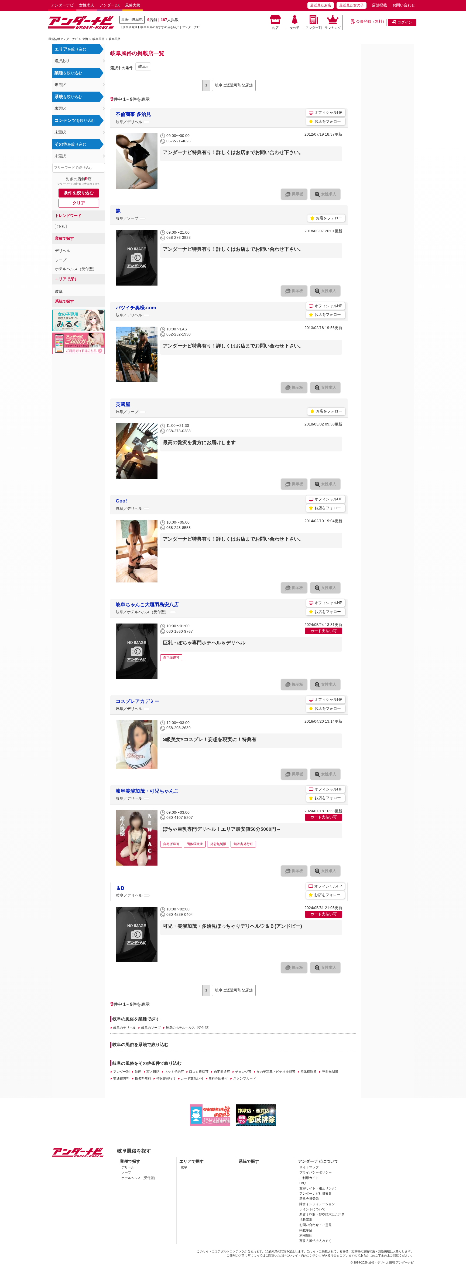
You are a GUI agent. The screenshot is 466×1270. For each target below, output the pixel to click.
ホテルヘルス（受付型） (76, 269)
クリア (78, 203)
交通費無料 (121, 1078)
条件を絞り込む (79, 192)
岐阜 (59, 291)
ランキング (333, 28)
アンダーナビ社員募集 (315, 1193)
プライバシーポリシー (315, 1172)
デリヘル (62, 251)
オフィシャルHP (328, 112)
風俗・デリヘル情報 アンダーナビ (391, 1262)
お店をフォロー (327, 121)
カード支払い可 (192, 1078)
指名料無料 (143, 1078)
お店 (275, 28)
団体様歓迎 (308, 1072)
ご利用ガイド (309, 1178)
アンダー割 (314, 28)
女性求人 (86, 5)
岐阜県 (137, 19)
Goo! (121, 501)
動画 (138, 1072)
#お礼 (61, 226)
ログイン (404, 22)
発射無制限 (330, 1072)
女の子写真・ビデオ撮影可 (275, 1072)
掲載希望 (305, 1230)
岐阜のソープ (150, 1028)
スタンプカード (244, 1078)
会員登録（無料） (371, 21)
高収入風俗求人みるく (315, 1241)
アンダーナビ (62, 5)
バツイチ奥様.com (136, 307)
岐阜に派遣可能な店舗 (234, 85)
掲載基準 (305, 1220)
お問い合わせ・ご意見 (315, 1225)
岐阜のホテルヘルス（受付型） (188, 1028)
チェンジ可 (243, 1072)
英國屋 (123, 404)
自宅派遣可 (222, 1072)
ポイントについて (312, 1209)
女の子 (294, 28)
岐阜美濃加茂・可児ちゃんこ (147, 791)
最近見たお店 (320, 5)
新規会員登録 (309, 1199)
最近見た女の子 (351, 5)
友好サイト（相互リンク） (318, 1188)
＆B (120, 888)
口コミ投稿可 (198, 1072)
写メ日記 (152, 1072)
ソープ (60, 260)
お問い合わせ (403, 5)
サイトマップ (309, 1167)
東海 (125, 19)
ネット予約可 (174, 1072)
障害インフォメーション (317, 1204)
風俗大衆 (132, 5)
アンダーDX (110, 5)
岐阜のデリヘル (124, 1028)
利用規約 (305, 1235)
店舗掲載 (379, 5)
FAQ (302, 1183)
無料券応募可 (218, 1078)
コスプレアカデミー (137, 701)
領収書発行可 (166, 1078)
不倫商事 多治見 (133, 114)
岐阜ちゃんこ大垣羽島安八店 (147, 604)
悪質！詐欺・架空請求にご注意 (322, 1215)
